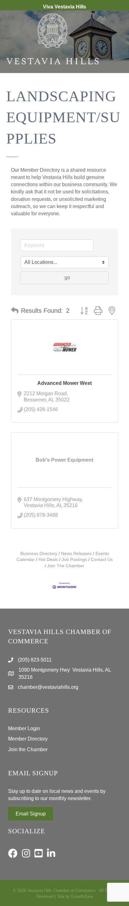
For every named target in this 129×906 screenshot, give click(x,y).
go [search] (67, 277)
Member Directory (28, 738)
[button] (14, 310)
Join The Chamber (65, 565)
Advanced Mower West (64, 383)
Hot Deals (48, 559)
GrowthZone (82, 896)
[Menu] (115, 93)
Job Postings (74, 559)
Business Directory (38, 553)
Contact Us (102, 559)
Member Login (24, 728)
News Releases (76, 553)
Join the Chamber (28, 749)
